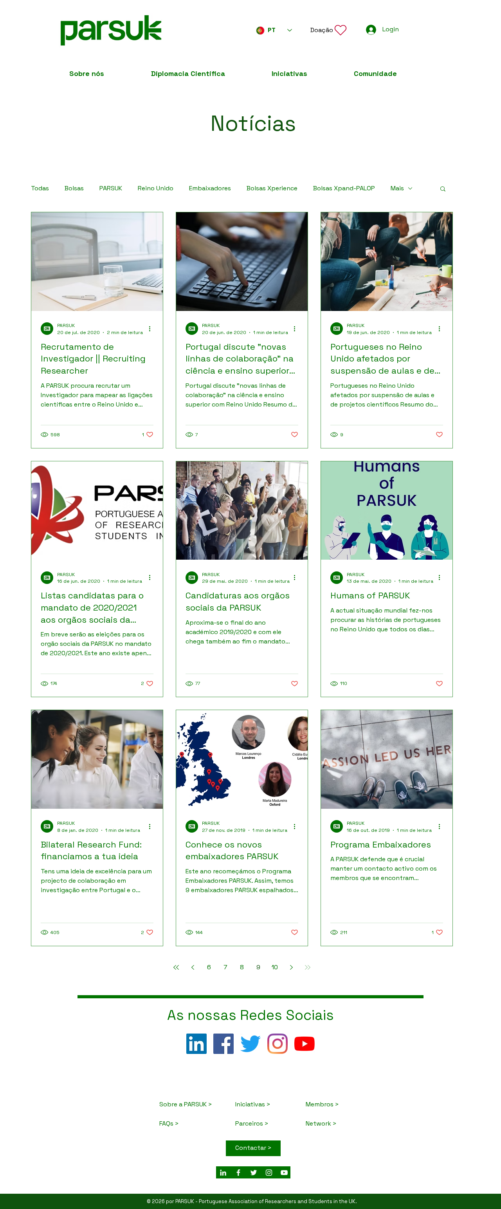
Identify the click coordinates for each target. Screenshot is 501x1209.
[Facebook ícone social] (223, 1044)
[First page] (176, 967)
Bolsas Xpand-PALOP (344, 188)
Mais (397, 188)
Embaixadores (210, 188)
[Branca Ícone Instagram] (269, 1172)
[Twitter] (250, 1044)
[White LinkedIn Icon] (223, 1172)
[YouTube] (304, 1044)
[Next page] (291, 967)
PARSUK (110, 188)
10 (275, 967)
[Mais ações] (152, 328)
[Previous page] (193, 967)
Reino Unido (155, 188)
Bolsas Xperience (272, 188)
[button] (329, 30)
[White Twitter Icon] (253, 1172)
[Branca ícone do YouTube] (284, 1172)
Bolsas (74, 188)
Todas (40, 188)
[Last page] (308, 967)
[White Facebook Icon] (238, 1172)
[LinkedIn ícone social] (196, 1044)
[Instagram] (277, 1044)
